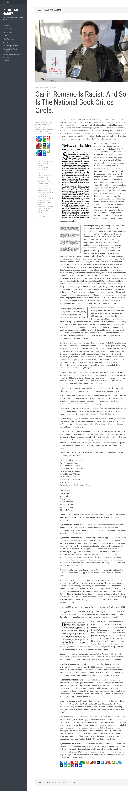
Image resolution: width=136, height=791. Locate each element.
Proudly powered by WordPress (49, 782)
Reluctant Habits (11, 12)
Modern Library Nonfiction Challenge (11, 56)
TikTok (5, 35)
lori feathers (48, 198)
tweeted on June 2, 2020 (111, 199)
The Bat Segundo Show (10, 46)
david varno (46, 179)
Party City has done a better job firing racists (102, 442)
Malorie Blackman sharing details (107, 168)
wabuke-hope (42, 169)
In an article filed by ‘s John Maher (98, 680)
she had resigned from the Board (76, 540)
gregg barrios (43, 183)
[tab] (4, 2)
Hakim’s (89, 359)
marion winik (42, 202)
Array (75, 782)
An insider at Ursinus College (95, 646)
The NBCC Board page (93, 525)
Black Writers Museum (87, 357)
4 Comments (42, 216)
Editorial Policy (8, 29)
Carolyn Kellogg (90, 414)
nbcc (39, 161)
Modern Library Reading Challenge (10, 50)
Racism (44, 161)
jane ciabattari (47, 189)
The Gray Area (7, 32)
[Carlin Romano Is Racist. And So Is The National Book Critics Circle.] (81, 51)
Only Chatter (7, 42)
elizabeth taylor (43, 181)
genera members (92, 599)
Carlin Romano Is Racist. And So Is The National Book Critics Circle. (80, 102)
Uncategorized (43, 167)
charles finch (42, 175)
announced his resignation (106, 667)
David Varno (79, 565)
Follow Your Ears (8, 39)
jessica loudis (43, 191)
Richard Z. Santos (106, 414)
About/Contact (8, 25)
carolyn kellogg (43, 173)
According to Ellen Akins (108, 627)
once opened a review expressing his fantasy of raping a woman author (98, 133)
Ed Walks (6, 61)
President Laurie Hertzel (88, 375)
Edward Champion (52, 87)
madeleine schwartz (45, 200)
